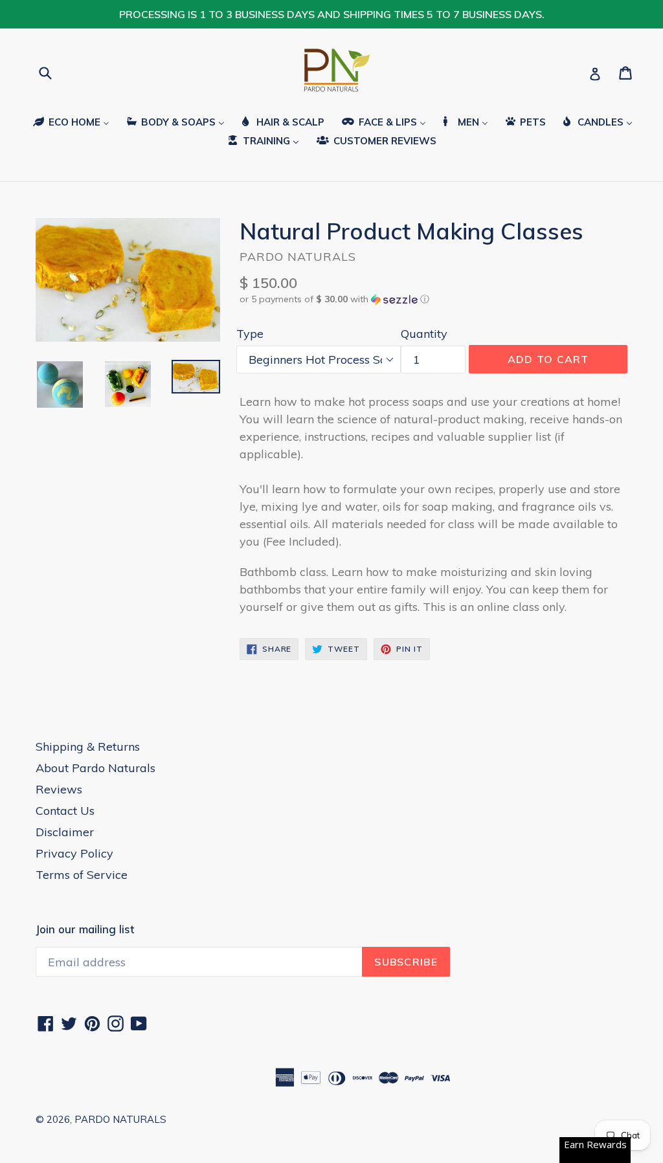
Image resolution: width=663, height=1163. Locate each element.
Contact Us (65, 810)
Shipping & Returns (88, 746)
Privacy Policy (74, 853)
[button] (433, 299)
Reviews (59, 789)
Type (250, 333)
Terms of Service (82, 874)
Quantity (424, 333)
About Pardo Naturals (95, 767)
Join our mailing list (85, 929)
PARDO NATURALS (120, 1119)
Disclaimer (65, 832)
